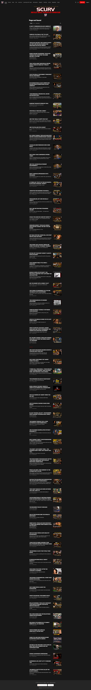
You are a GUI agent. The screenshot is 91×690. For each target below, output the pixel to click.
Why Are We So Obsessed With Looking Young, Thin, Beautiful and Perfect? (39, 313)
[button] (5, 2)
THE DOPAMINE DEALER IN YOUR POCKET (39, 379)
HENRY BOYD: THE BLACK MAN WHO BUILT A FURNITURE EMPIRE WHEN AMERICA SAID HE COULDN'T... (40, 524)
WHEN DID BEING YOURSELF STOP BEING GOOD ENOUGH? (39, 310)
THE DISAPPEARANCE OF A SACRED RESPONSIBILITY (39, 491)
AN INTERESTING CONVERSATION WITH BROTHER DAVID (39, 655)
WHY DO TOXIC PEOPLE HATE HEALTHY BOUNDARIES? (39, 533)
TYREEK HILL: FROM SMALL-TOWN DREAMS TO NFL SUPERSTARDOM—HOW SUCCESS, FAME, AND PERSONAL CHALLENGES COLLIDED (40, 370)
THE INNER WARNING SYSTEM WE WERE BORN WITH (39, 597)
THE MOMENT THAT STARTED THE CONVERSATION (38, 247)
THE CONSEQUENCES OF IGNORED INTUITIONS (38, 301)
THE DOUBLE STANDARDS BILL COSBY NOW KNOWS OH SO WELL (40, 578)
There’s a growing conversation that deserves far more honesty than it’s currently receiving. (39, 88)
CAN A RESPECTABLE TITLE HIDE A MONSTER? (38, 263)
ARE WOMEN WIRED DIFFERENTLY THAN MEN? (38, 77)
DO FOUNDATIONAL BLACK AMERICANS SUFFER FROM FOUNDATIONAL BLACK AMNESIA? (39, 84)
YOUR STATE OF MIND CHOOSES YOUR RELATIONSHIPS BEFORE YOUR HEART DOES (40, 543)
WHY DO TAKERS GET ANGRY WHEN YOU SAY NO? (39, 395)
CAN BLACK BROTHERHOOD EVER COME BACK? (39, 145)
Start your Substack (42, 685)
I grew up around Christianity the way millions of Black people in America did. (39, 113)
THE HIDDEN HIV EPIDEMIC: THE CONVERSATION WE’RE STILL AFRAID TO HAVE (39, 219)
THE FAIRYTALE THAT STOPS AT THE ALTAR (37, 453)
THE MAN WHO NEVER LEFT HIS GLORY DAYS (37, 389)
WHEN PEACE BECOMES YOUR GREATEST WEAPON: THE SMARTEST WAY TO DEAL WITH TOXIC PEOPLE (39, 536)
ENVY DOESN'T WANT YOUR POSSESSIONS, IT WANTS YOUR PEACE (40, 440)
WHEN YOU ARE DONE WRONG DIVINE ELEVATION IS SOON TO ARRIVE (39, 638)
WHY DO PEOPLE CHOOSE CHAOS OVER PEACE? (39, 404)
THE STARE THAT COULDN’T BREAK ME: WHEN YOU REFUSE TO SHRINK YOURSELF (40, 245)
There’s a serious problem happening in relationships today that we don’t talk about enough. (40, 167)
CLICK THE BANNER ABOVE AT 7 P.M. (36, 229)
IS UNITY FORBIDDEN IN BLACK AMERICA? (40, 26)
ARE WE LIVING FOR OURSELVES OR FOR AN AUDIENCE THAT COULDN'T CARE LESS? (40, 202)
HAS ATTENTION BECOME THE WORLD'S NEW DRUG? (39, 515)
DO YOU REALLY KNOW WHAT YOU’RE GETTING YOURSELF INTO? (40, 129)
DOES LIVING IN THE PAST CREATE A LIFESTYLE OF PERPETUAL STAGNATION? (39, 387)
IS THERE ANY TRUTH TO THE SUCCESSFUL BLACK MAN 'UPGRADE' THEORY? (40, 183)
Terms (48, 682)
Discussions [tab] (38, 23)
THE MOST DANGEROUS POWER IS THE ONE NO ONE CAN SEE (40, 433)
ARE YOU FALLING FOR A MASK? (37, 127)
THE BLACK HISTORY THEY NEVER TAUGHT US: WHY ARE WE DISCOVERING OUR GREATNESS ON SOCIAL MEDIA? (40, 44)
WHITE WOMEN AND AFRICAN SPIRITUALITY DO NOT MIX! (37, 630)
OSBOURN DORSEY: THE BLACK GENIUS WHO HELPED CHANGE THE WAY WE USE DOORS (39, 227)
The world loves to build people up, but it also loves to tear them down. (40, 581)
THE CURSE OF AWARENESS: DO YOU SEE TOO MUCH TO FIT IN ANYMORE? (39, 291)
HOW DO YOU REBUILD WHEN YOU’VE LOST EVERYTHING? (40, 320)
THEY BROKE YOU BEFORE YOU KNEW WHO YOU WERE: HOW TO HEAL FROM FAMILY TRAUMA (39, 363)
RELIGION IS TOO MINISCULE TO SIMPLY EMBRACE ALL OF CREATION (39, 623)
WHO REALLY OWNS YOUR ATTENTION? (36, 380)
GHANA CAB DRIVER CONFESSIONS (38, 653)
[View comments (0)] (37, 31)
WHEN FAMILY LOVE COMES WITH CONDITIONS (38, 284)
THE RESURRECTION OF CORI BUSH (38, 507)
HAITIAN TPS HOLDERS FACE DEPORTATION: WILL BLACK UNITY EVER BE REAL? (40, 480)
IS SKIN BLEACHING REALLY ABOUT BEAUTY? (38, 560)
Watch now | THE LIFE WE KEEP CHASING (37, 424)
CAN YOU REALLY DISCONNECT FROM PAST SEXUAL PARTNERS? (40, 75)
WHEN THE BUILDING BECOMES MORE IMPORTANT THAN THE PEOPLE (40, 673)
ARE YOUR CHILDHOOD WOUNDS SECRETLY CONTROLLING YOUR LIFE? (40, 350)
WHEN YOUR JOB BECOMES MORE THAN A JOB (38, 332)
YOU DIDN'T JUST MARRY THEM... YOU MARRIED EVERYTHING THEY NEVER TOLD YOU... (40, 450)
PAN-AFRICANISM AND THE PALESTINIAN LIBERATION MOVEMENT (39, 614)
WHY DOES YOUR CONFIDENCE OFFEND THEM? (39, 155)
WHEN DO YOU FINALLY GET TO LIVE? (38, 34)
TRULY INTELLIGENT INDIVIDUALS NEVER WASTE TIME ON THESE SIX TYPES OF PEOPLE (39, 65)
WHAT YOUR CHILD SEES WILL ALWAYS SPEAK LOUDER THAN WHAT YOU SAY (40, 501)
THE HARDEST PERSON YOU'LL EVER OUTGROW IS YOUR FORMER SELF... (38, 422)
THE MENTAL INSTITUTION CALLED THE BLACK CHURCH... (39, 670)
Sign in (87, 2)
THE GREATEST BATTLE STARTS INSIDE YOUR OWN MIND (39, 590)
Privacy (45, 682)
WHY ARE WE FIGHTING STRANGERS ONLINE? (38, 209)
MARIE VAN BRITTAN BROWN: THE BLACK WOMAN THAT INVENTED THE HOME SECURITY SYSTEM (39, 55)
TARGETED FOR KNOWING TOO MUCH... (39, 190)
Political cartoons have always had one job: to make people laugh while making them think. (40, 277)
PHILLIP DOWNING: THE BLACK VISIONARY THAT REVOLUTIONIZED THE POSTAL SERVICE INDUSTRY (40, 604)
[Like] (30, 39)
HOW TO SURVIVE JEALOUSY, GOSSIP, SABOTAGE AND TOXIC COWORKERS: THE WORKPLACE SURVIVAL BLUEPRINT (40, 329)
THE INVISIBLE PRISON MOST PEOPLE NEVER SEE (38, 663)
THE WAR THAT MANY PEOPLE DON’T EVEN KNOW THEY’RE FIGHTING (40, 563)
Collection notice (52, 682)
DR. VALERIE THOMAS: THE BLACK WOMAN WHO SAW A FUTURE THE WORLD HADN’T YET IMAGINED (40, 339)
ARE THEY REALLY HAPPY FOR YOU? (38, 119)
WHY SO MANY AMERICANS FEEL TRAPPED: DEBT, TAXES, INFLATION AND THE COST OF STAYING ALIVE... (39, 36)
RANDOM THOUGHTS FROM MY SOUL (38, 103)
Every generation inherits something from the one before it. (40, 553)
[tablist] (34, 23)
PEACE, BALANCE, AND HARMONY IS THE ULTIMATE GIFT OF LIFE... (39, 470)
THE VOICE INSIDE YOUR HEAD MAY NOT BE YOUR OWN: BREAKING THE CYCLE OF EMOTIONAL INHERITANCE (40, 460)
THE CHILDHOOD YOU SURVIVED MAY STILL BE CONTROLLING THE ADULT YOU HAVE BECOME (38, 353)
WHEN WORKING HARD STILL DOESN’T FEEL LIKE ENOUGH (40, 176)
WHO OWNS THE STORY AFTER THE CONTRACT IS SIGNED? (38, 570)
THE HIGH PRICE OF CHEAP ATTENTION (36, 517)
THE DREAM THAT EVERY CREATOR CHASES (37, 571)
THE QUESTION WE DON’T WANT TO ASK (36, 185)
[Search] (76, 2)
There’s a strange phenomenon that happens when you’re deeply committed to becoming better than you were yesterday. (39, 158)
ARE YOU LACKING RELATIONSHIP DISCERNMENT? (38, 165)
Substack (40, 687)
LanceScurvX (36, 38)
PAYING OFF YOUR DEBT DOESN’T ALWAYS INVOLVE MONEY (40, 254)
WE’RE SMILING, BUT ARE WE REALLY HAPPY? (38, 199)
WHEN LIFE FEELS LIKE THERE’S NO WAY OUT (37, 322)
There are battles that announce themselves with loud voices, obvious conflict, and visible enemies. (40, 443)
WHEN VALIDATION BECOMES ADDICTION (37, 545)
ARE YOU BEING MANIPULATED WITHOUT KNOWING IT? (39, 430)
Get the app (51, 685)
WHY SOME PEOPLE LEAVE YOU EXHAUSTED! (37, 588)
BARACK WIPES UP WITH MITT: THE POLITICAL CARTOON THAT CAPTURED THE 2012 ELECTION (40, 274)
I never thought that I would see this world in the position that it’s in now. (39, 256)
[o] (57, 28)
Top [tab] (34, 23)
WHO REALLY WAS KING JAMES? (37, 110)
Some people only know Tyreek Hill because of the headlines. (40, 373)
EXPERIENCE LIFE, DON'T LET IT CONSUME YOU (40, 662)
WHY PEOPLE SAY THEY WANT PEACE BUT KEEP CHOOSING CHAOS (40, 407)
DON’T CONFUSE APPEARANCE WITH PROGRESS (38, 174)
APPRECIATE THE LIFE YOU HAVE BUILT (36, 104)
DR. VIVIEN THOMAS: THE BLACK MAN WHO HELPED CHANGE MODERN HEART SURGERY (40, 136)
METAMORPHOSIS (32, 57)
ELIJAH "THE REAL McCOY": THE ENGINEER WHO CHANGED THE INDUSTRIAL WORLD (40, 413)
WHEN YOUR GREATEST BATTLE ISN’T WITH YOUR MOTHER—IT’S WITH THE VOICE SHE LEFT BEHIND (40, 464)
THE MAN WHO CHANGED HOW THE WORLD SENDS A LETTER (39, 608)
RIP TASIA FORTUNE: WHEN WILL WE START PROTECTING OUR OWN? (40, 236)
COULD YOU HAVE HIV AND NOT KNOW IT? (40, 217)
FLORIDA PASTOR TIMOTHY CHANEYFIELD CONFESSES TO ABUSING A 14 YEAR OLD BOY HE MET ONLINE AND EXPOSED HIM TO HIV (40, 266)
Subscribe (82, 2)
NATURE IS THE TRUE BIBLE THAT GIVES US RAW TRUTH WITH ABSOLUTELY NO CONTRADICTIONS (40, 646)
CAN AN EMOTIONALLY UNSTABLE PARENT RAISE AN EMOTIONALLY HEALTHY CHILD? (40, 498)
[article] (45, 29)
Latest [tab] (31, 23)
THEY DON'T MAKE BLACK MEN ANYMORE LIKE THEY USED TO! (40, 489)
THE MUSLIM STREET (33, 508)
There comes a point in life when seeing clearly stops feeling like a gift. (40, 294)
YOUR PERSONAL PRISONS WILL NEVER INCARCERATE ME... (39, 94)
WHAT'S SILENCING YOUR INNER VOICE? (39, 595)
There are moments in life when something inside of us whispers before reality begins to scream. (39, 303)
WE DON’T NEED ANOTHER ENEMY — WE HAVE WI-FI (39, 211)
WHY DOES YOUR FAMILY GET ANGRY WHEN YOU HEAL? (39, 360)
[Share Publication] (78, 2)
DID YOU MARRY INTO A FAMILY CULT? (39, 283)
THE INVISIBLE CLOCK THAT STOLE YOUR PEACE (39, 551)
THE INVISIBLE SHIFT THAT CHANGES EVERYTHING (38, 397)
